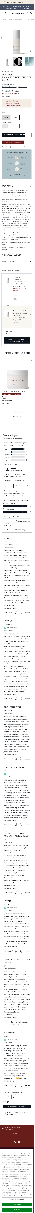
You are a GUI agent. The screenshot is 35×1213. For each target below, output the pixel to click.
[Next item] (30, 387)
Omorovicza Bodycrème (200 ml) (13, 391)
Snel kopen (17, 413)
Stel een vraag (23, 87)
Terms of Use (19, 1195)
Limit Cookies (17, 1204)
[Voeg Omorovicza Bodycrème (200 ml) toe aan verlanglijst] (30, 360)
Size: (4, 113)
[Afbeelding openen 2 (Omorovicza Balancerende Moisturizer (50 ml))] (17, 61)
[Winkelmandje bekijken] (30, 13)
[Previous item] (3, 387)
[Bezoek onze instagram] (19, 1142)
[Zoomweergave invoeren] (30, 51)
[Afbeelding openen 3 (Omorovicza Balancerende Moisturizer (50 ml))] (29, 61)
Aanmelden (17, 1133)
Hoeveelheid (6, 122)
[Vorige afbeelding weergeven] (1, 38)
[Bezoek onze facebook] (15, 1142)
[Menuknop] (2, 13)
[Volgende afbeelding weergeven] (32, 38)
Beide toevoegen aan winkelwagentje (16, 340)
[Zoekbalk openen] (5, 13)
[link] (27, 13)
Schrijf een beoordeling (9, 87)
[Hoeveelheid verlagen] (5, 126)
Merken (10, 19)
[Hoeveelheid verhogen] (17, 126)
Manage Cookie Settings (17, 1199)
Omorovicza (18, 19)
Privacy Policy (8, 1195)
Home (4, 19)
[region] (17, 1181)
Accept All (17, 1209)
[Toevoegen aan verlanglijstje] (28, 135)
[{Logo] (17, 13)
